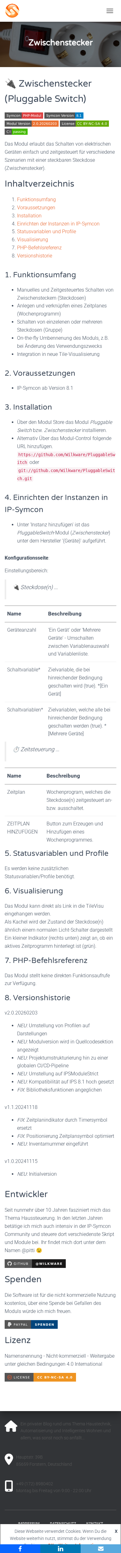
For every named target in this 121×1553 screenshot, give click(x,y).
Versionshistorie (34, 256)
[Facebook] (20, 1548)
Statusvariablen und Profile (46, 231)
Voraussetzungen (36, 208)
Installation (29, 216)
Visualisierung (32, 240)
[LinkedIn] (60, 1548)
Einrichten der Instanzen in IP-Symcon (58, 224)
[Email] (101, 1548)
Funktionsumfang (36, 199)
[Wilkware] (40, 11)
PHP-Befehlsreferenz (39, 248)
